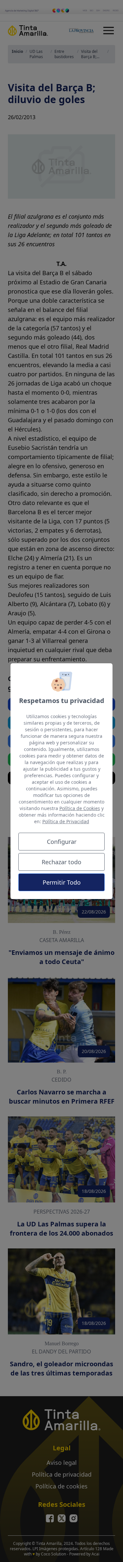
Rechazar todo (61, 862)
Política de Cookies (79, 808)
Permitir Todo (62, 882)
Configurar (61, 842)
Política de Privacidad (65, 821)
